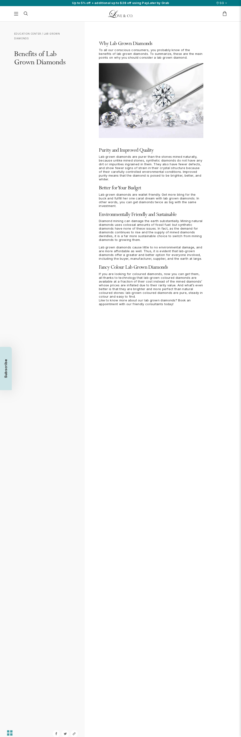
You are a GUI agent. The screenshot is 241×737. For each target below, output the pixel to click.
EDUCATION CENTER (27, 33)
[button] (6, 368)
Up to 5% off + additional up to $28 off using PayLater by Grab (120, 3)
